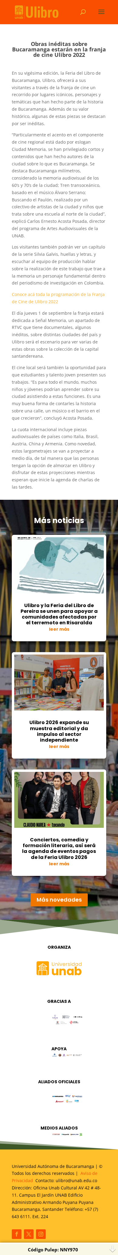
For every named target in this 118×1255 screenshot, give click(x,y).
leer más (59, 629)
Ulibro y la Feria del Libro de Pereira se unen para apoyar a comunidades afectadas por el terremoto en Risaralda (59, 614)
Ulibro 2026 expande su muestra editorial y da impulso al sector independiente (59, 731)
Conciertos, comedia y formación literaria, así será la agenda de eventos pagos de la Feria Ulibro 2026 (59, 848)
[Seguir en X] (29, 1234)
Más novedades (59, 899)
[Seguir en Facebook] (16, 1234)
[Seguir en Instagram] (41, 1234)
